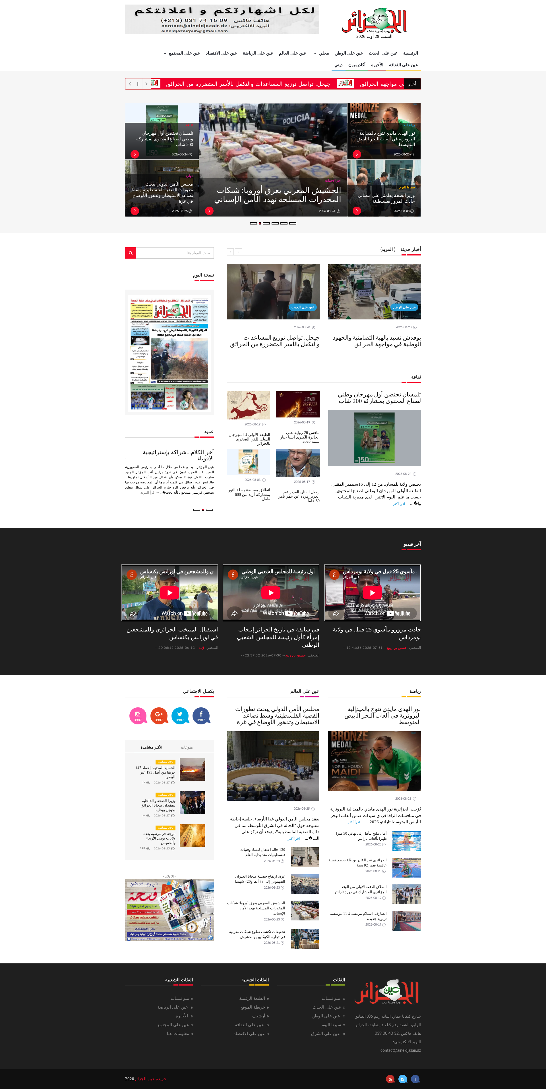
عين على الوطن (349, 53)
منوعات (187, 747)
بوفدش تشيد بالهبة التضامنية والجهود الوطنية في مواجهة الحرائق (377, 341)
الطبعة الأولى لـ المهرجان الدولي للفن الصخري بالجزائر (249, 439)
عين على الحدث (383, 53)
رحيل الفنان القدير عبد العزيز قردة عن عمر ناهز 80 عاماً (299, 496)
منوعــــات (331, 998)
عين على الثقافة (403, 64)
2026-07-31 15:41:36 (364, 647)
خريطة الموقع (253, 1007)
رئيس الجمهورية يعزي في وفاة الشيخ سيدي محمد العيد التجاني (280, 195)
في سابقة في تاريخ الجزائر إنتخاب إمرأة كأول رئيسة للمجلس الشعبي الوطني (278, 637)
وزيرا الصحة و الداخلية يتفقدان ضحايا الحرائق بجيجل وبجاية (158, 805)
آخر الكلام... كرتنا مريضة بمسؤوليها (173, 452)
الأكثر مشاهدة (151, 747)
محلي (323, 53)
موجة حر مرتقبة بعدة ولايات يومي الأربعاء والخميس (159, 838)
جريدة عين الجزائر (150, 1078)
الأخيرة (377, 64)
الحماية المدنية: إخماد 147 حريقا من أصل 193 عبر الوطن (155, 772)
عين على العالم (292, 53)
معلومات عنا (178, 1034)
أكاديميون (356, 64)
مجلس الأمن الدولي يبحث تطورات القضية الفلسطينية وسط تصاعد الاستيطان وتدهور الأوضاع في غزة (277, 716)
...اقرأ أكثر (400, 504)
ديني (338, 64)
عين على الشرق (326, 1034)
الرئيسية (410, 53)
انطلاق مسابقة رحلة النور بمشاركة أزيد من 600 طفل (249, 494)
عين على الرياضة (258, 53)
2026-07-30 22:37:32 (263, 655)
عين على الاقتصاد (221, 53)
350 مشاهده (165, 761)
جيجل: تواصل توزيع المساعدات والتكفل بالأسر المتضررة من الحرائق (295, 84)
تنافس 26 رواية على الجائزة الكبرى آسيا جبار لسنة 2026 (300, 437)
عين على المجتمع (184, 53)
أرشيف (258, 1016)
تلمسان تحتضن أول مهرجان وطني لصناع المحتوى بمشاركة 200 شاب (164, 139)
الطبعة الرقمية (252, 998)
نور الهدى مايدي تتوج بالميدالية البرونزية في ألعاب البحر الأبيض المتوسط (386, 139)
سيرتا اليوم (331, 1025)
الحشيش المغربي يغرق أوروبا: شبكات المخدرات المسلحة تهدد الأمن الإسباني (256, 908)
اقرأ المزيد (183, 486)
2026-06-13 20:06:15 (176, 647)
